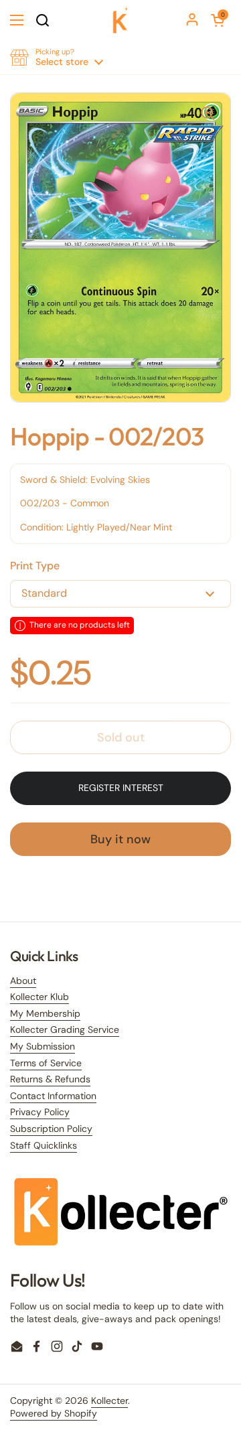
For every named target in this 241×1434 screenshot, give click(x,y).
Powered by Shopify (53, 1413)
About (23, 981)
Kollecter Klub (39, 997)
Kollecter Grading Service (64, 1029)
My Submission (42, 1046)
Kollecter (109, 1400)
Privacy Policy (40, 1112)
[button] (217, 20)
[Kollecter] (120, 20)
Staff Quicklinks (43, 1145)
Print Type (35, 566)
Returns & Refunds (50, 1079)
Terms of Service (46, 1063)
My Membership (45, 1013)
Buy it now (120, 839)
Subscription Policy (51, 1129)
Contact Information (53, 1096)
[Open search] (42, 20)
